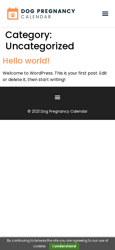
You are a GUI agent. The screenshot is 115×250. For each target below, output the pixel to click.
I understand (64, 246)
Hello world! (26, 61)
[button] (105, 14)
